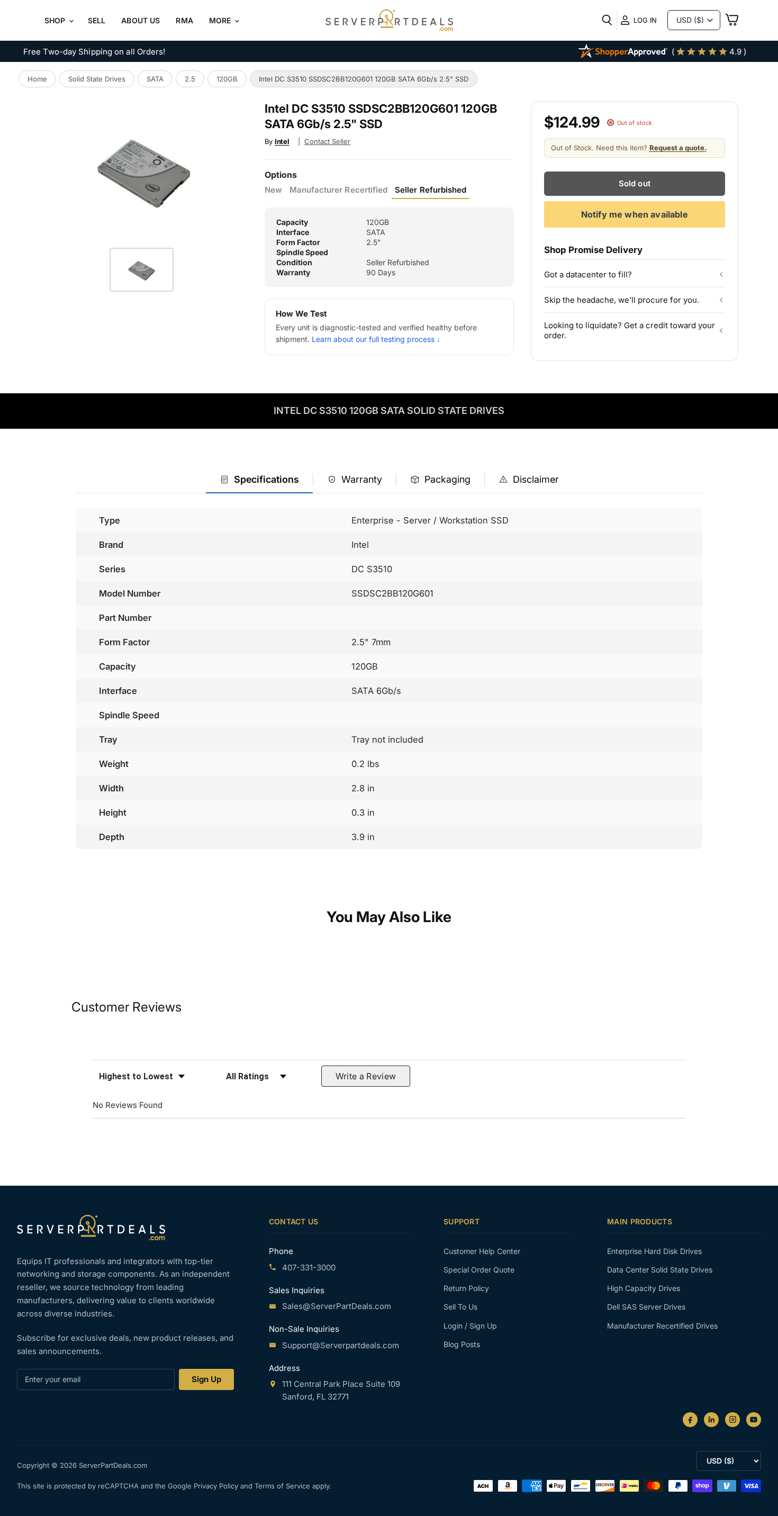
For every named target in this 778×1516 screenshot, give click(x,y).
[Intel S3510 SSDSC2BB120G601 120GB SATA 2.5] (142, 270)
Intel (282, 141)
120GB (227, 79)
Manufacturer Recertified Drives (662, 1325)
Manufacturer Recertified (338, 190)
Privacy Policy (217, 1486)
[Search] (607, 20)
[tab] (259, 480)
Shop (56, 20)
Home (37, 79)
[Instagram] (732, 1419)
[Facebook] (690, 1419)
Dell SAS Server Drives (646, 1306)
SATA (155, 79)
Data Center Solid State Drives (659, 1269)
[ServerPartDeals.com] (91, 1227)
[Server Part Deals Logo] (389, 21)
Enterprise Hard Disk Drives (654, 1251)
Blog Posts (462, 1344)
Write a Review (366, 1076)
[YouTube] (753, 1419)
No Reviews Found (127, 1105)
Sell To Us (460, 1306)
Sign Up (206, 1379)
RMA (184, 20)
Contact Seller (327, 141)
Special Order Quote (479, 1269)
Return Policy (466, 1288)
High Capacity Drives (643, 1288)
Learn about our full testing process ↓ (376, 339)
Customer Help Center (482, 1251)
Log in (645, 20)
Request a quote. (678, 147)
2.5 (190, 79)
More (221, 20)
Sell (97, 20)
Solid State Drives (96, 79)
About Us (140, 20)
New (273, 190)
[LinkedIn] (711, 1419)
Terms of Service (283, 1486)
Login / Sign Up (470, 1325)
